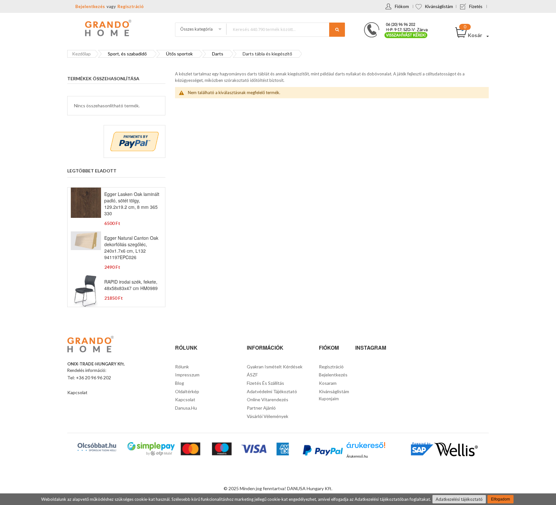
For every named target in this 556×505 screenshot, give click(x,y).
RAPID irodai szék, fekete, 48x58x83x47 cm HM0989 (131, 284)
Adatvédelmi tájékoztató (272, 391)
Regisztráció (130, 6)
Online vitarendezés (267, 399)
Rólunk (182, 366)
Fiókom (402, 6)
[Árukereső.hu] (366, 447)
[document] (278, 499)
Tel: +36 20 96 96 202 (89, 377)
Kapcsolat (77, 392)
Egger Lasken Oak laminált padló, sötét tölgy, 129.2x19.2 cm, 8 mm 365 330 (131, 204)
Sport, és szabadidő (127, 53)
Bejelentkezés (90, 6)
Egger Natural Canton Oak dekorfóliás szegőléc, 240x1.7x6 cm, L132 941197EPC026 (131, 247)
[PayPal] (322, 451)
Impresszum (187, 374)
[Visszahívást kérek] (393, 24)
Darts (217, 53)
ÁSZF (252, 374)
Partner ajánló (261, 408)
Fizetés (475, 6)
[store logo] (107, 28)
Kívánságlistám (439, 6)
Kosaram (328, 383)
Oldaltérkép (187, 391)
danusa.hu (186, 408)
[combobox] (285, 29)
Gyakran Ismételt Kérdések (274, 366)
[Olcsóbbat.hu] (97, 447)
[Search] (337, 30)
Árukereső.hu (357, 456)
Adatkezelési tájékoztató (459, 499)
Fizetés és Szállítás (265, 383)
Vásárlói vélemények (267, 416)
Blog (179, 383)
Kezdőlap (81, 53)
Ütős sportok (179, 53)
